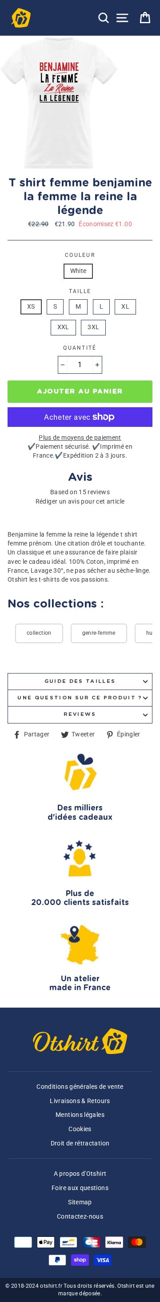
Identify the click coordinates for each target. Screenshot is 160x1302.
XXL (63, 327)
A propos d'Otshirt (80, 1174)
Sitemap (80, 1202)
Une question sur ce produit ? (79, 697)
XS (31, 306)
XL (125, 306)
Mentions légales (80, 1115)
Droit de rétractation (80, 1143)
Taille (80, 291)
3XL (93, 327)
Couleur (80, 255)
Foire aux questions (80, 1188)
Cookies (80, 1129)
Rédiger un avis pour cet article (80, 501)
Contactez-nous (80, 1216)
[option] (60, 103)
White (78, 271)
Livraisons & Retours (80, 1101)
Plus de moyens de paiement (80, 438)
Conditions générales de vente (79, 1087)
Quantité (80, 348)
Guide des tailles (80, 681)
